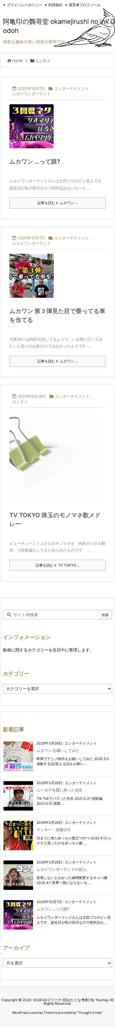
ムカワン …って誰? (34, 161)
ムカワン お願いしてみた (58, 750)
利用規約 (55, 5)
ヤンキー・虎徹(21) (53, 829)
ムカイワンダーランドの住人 (61, 869)
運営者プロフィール (85, 5)
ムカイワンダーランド (31, 93)
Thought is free (89, 1013)
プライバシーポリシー (24, 5)
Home (17, 60)
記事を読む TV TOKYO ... (58, 565)
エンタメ (20, 401)
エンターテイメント (71, 88)
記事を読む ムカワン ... (57, 203)
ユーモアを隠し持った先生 (60, 790)
